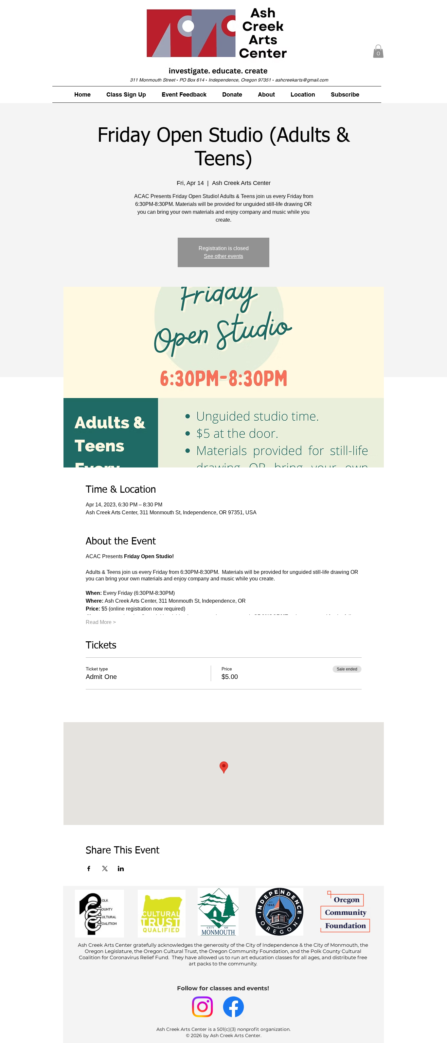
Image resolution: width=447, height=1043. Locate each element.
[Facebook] (233, 1007)
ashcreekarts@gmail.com (301, 79)
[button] (378, 51)
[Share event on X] (105, 868)
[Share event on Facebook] (89, 868)
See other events (223, 256)
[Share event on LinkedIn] (121, 868)
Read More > (101, 622)
